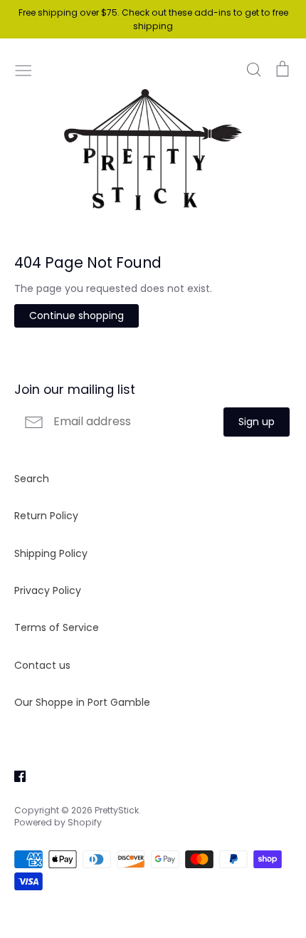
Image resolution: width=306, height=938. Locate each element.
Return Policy (46, 516)
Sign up (256, 422)
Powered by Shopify (58, 822)
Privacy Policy (47, 590)
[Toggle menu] (23, 69)
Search (31, 478)
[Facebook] (15, 775)
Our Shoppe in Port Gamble (82, 702)
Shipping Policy (51, 553)
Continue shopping (76, 315)
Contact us (42, 665)
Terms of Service (56, 627)
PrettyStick (117, 810)
